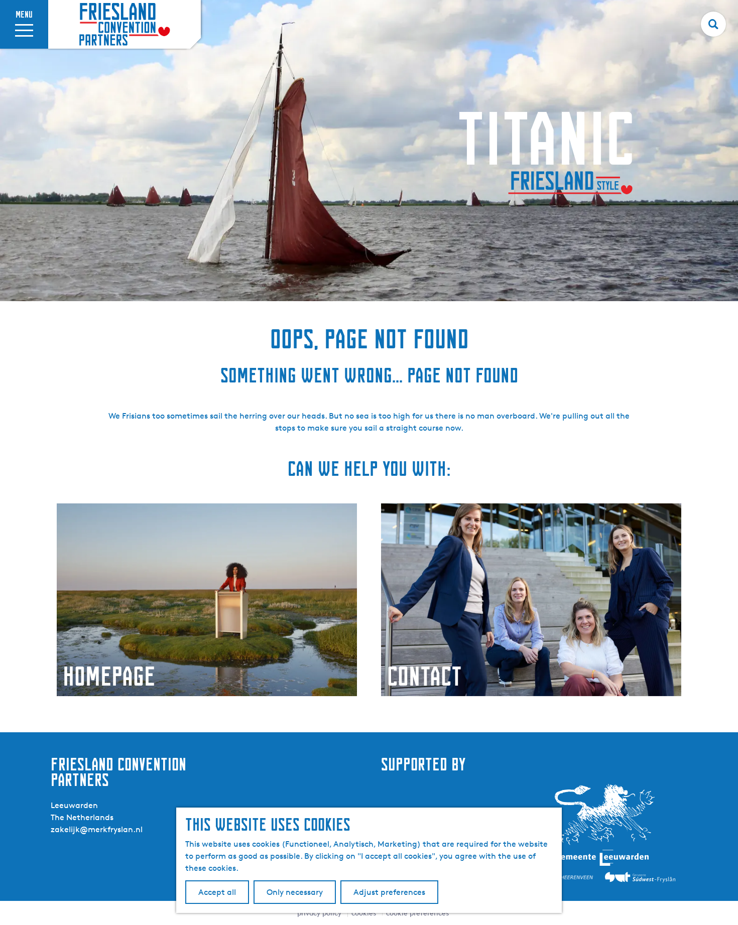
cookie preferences (417, 912)
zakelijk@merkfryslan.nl (97, 829)
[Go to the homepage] (124, 24)
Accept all (217, 892)
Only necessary (295, 892)
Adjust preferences (389, 892)
